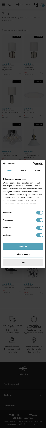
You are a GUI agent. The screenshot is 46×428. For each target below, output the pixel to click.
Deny (23, 262)
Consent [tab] (8, 170)
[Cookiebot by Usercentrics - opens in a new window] (32, 163)
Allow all (23, 246)
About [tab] (37, 170)
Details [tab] (23, 170)
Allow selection (23, 254)
